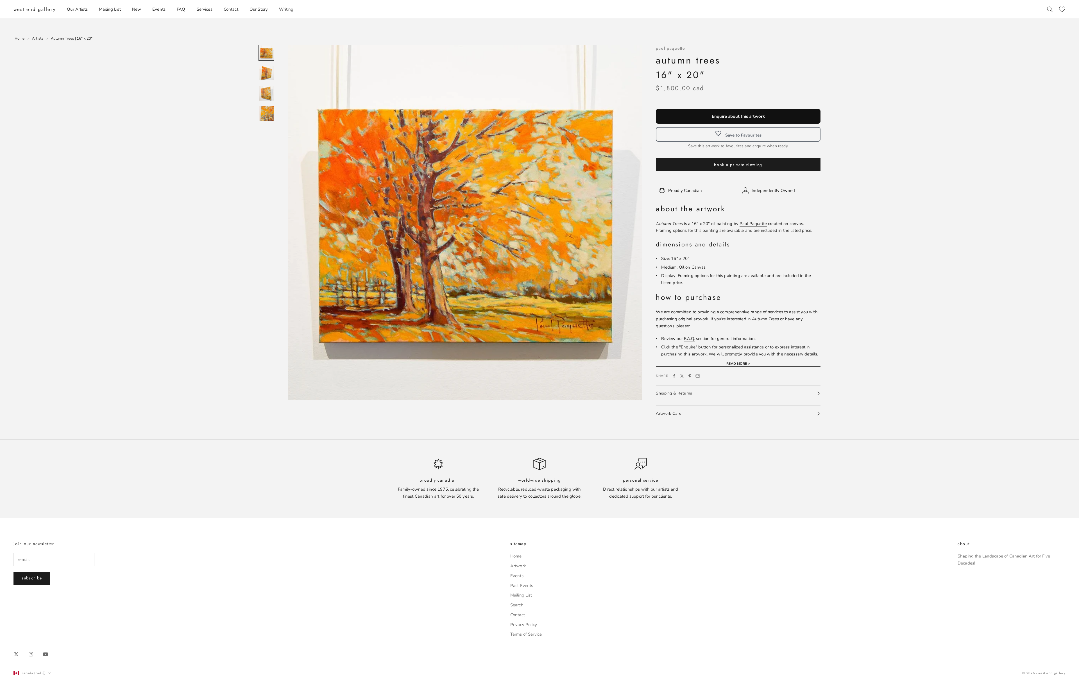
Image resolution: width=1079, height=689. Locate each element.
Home (516, 556)
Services (204, 9)
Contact (231, 9)
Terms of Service (526, 634)
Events (159, 9)
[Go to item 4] (266, 113)
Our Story (259, 9)
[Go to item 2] (266, 73)
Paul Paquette (670, 48)
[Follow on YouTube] (45, 654)
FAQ (181, 9)
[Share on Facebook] (674, 376)
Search (516, 605)
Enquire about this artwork (738, 116)
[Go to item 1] (266, 53)
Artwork (518, 566)
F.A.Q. (689, 338)
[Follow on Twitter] (16, 654)
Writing (286, 9)
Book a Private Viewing (738, 164)
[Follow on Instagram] (31, 654)
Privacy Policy (523, 624)
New (136, 9)
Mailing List (110, 9)
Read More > (738, 363)
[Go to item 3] (266, 93)
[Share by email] (697, 376)
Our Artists (77, 9)
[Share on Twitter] (682, 376)
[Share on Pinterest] (690, 376)
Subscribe (32, 578)
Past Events (521, 585)
